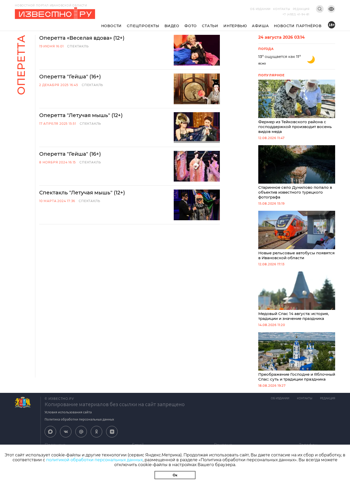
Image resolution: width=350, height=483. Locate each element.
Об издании (260, 9)
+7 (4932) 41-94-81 (296, 14)
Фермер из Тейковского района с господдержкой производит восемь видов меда (295, 126)
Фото (190, 26)
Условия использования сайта (68, 412)
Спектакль (78, 46)
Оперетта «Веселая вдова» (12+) (82, 38)
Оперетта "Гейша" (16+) (70, 77)
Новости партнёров (298, 26)
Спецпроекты (143, 26)
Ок (175, 475)
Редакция (301, 9)
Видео (171, 26)
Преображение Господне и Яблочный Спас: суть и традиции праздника (296, 377)
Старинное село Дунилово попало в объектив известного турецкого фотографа (295, 192)
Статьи (210, 26)
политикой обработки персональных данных (94, 459)
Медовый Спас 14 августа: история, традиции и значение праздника (293, 316)
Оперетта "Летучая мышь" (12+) (81, 115)
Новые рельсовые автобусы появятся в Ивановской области (296, 255)
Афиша (260, 26)
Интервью (235, 26)
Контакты (281, 9)
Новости (111, 26)
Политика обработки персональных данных (79, 419)
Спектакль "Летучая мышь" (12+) (82, 193)
